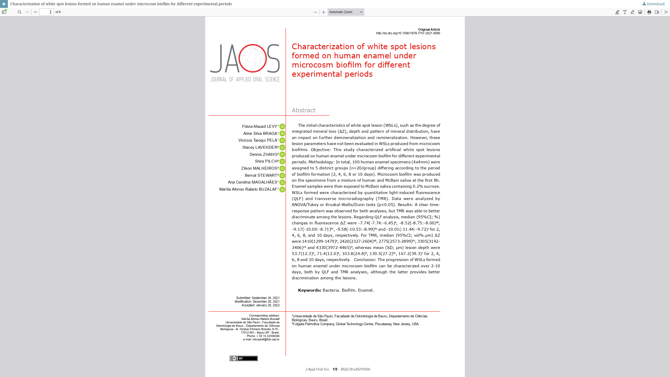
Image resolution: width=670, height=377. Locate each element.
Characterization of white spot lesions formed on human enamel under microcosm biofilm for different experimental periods (121, 3)
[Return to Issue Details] (4, 4)
